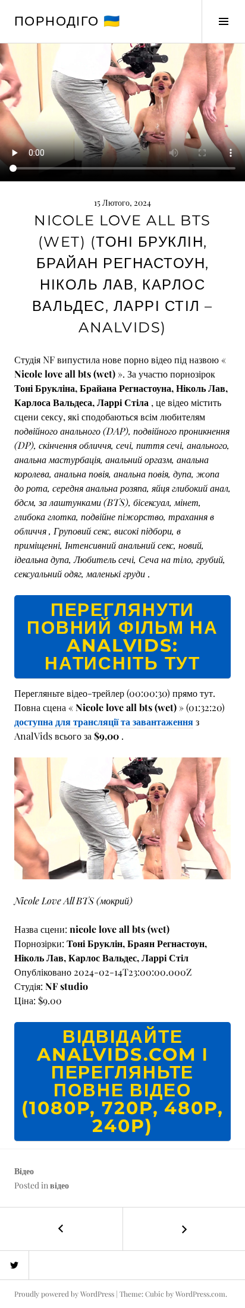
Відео (24, 1171)
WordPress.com (200, 1293)
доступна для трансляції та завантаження (103, 721)
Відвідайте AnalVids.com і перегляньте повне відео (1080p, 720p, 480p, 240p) (122, 1081)
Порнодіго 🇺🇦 (67, 21)
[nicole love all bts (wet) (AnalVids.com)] (122, 816)
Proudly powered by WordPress (64, 1293)
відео (59, 1185)
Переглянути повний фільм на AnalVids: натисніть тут (122, 636)
